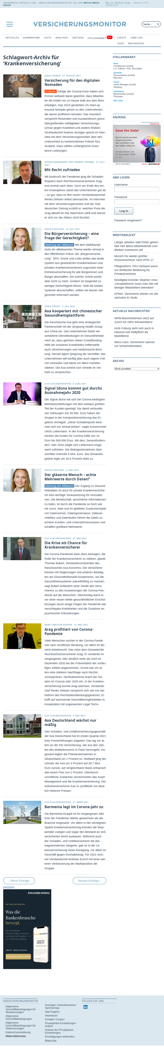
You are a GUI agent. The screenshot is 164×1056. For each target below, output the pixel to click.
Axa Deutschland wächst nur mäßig (70, 722)
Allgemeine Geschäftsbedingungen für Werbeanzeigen (21, 1009)
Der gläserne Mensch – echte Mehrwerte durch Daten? (70, 476)
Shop (120, 43)
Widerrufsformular (16, 1036)
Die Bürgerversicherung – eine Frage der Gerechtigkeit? (72, 235)
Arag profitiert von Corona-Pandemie (69, 631)
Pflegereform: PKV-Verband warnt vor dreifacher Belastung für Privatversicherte (136, 269)
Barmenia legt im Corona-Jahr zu (74, 806)
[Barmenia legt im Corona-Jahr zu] (22, 812)
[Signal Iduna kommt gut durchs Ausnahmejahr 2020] (22, 394)
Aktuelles (12, 37)
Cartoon (78, 37)
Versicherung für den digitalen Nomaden (72, 82)
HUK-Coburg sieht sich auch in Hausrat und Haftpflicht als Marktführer (134, 332)
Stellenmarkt (99, 38)
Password (120, 197)
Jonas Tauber (53, 75)
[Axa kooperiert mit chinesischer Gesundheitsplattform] (22, 316)
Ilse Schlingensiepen (58, 383)
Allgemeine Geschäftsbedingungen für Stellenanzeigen (21, 1025)
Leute (47, 37)
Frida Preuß (52, 306)
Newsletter (140, 3)
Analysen (61, 37)
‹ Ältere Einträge (19, 880)
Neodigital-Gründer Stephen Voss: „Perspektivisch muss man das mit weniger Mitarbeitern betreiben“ (136, 283)
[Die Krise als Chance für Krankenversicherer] (22, 548)
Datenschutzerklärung (18, 1032)
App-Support (52, 1011)
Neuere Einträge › (89, 880)
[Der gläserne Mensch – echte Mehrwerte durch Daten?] (22, 480)
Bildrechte (51, 1040)
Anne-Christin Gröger (58, 624)
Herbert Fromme (84, 162)
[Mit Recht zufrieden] (22, 172)
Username (121, 184)
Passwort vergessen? (128, 220)
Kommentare (31, 37)
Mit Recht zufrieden (62, 169)
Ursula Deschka (54, 229)
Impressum (51, 1015)
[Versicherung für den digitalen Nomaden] (22, 86)
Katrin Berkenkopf (56, 162)
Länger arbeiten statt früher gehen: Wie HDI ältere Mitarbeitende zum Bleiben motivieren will (136, 246)
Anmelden (112, 5)
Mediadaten (136, 43)
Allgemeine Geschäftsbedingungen (19, 1017)
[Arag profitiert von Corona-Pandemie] (22, 636)
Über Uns (136, 37)
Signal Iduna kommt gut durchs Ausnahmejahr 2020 (73, 390)
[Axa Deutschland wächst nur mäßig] (22, 725)
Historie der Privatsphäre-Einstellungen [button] (59, 1031)
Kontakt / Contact (54, 1019)
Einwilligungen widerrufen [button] (60, 1036)
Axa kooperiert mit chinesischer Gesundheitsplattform (73, 313)
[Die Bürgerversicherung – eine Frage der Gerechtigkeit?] (22, 239)
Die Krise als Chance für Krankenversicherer (66, 545)
